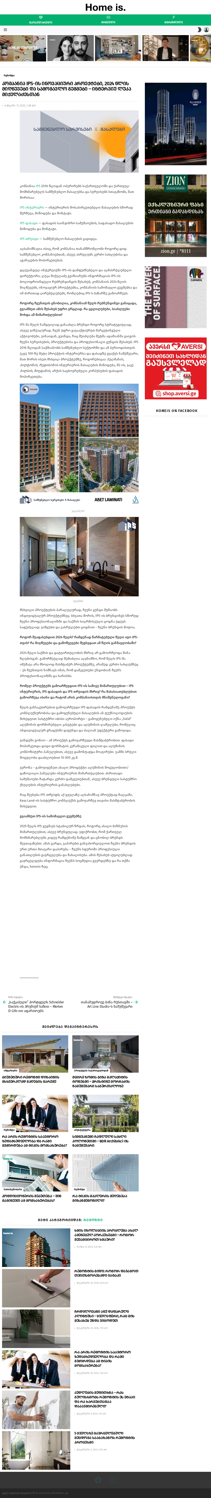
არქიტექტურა (82, 1130)
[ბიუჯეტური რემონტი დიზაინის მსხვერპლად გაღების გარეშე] (35, 1054)
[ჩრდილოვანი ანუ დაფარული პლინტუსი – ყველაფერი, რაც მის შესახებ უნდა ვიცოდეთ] (36, 1328)
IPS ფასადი (29, 223)
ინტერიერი (10, 1070)
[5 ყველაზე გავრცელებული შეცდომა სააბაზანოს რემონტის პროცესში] (36, 1450)
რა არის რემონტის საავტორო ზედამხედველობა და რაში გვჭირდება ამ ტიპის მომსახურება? (34, 1141)
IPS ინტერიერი (32, 207)
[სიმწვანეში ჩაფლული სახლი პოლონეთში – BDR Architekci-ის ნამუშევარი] (105, 1113)
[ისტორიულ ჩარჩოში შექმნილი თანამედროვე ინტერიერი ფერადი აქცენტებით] (118, 48)
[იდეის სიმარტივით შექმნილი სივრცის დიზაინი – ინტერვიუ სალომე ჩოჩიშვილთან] (165, 48)
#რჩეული (108, 22)
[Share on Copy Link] (5, 132)
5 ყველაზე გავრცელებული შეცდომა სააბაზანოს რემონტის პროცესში (104, 1438)
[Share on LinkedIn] (5, 124)
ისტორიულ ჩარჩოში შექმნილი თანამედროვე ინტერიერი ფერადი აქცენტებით (115, 54)
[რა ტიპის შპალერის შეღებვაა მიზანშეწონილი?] (105, 1172)
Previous (2, 48)
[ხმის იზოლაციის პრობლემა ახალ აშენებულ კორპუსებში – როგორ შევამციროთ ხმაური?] (36, 1247)
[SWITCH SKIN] (199, 30)
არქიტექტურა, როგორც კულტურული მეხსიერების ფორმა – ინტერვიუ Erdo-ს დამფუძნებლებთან (70, 54)
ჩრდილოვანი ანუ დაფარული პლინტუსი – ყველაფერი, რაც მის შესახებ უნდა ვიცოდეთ (104, 1316)
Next (209, 48)
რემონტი (9, 1130)
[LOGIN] (206, 30)
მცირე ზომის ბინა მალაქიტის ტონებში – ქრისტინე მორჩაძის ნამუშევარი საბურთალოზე (101, 1082)
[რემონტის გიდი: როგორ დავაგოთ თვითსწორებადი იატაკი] (36, 1288)
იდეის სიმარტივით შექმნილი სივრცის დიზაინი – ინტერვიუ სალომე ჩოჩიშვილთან (164, 54)
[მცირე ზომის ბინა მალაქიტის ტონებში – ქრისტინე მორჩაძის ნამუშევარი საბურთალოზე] (105, 1054)
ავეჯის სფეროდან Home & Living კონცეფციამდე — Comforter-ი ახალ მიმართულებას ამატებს (21, 54)
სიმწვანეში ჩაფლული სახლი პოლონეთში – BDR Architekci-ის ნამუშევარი (100, 1141)
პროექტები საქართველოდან (91, 1070)
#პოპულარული (40, 22)
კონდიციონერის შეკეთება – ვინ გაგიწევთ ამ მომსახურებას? (31, 1198)
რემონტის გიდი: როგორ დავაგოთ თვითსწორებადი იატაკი (106, 1273)
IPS (38, 186)
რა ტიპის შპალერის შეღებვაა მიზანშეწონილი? (99, 1198)
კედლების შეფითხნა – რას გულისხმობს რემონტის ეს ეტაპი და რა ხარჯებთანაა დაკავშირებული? (104, 1399)
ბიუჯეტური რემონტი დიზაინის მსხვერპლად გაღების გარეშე (30, 1079)
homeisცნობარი (13, 1189)
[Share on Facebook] (5, 117)
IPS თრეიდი (29, 239)
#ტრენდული (173, 22)
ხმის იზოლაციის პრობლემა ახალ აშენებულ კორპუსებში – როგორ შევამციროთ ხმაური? (106, 1235)
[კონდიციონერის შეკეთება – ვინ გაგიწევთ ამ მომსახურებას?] (35, 1172)
